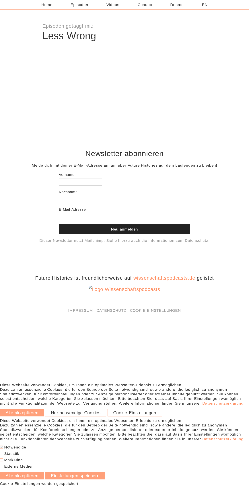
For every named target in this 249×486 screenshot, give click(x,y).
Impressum (80, 310)
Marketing (13, 460)
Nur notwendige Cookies (76, 412)
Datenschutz (196, 240)
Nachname (68, 192)
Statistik (11, 453)
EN (205, 5)
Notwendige (14, 447)
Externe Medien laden (124, 60)
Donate (177, 5)
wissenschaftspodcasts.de (164, 278)
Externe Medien (18, 466)
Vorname (67, 175)
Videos (112, 5)
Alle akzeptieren (22, 412)
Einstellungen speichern (75, 475)
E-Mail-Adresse (72, 209)
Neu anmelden (124, 229)
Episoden (79, 5)
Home (46, 5)
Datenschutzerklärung (139, 51)
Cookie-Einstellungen (155, 310)
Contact (145, 5)
